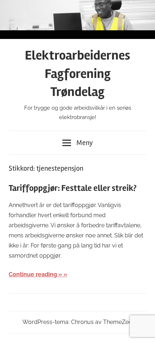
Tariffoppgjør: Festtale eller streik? (73, 188)
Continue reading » (35, 274)
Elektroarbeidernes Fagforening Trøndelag (77, 74)
